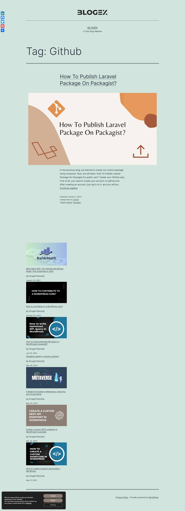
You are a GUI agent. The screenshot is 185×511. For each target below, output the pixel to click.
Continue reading (68, 188)
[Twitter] (2, 22)
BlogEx (92, 27)
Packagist (77, 202)
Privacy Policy (122, 497)
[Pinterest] (2, 26)
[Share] (2, 30)
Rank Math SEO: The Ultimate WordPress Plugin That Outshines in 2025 (44, 270)
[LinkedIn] (2, 13)
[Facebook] (2, 17)
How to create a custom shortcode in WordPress (43, 470)
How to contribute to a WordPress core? (44, 306)
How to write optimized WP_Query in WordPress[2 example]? (42, 343)
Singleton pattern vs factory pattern (42, 356)
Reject (53, 500)
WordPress (153, 497)
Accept (53, 496)
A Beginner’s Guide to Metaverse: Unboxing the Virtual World (45, 393)
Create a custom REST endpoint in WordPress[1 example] (41, 430)
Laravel (76, 200)
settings (28, 503)
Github (69, 202)
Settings (53, 505)
